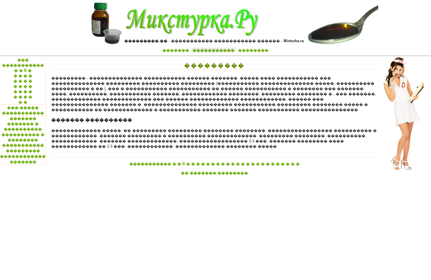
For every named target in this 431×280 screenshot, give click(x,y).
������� (175, 50)
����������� (214, 50)
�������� (253, 50)
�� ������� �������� (214, 173)
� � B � (23, 70)
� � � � (22, 76)
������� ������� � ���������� (23, 123)
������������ (23, 156)
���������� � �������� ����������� (23, 139)
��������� (23, 150)
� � (22, 102)
